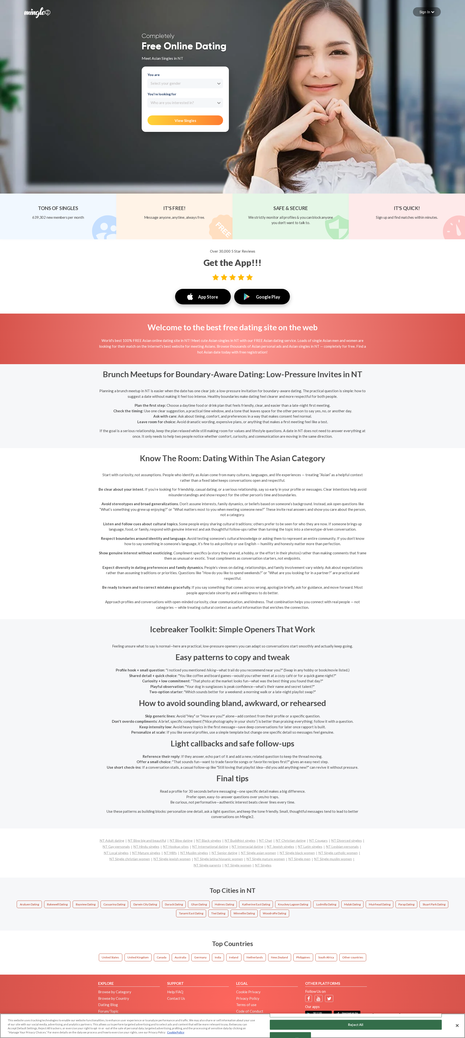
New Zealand (279, 957)
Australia (180, 957)
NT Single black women (297, 853)
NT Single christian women (129, 859)
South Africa (326, 957)
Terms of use (246, 1004)
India (218, 957)
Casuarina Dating (114, 904)
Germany (200, 957)
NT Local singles (116, 853)
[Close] (457, 1025)
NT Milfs (170, 853)
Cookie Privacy (248, 992)
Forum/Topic (108, 1011)
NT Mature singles (146, 853)
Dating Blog (108, 1004)
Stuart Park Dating (434, 904)
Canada (161, 957)
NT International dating (210, 846)
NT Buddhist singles (240, 840)
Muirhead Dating (379, 904)
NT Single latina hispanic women (218, 859)
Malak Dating (352, 904)
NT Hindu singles (146, 846)
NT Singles (263, 865)
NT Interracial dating (247, 846)
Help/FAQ (175, 992)
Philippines (303, 957)
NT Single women (238, 865)
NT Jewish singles (280, 846)
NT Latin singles (310, 846)
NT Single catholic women (338, 853)
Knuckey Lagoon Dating (293, 904)
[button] (427, 11)
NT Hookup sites (176, 846)
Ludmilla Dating (326, 904)
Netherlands (255, 957)
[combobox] (185, 83)
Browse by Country (113, 998)
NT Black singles (208, 840)
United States (110, 957)
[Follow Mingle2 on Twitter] (329, 998)
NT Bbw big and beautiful (147, 840)
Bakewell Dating (57, 904)
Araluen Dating (29, 904)
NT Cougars (318, 840)
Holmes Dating (224, 904)
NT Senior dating (224, 853)
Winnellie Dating (244, 913)
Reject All (355, 1024)
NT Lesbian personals (342, 846)
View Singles (185, 120)
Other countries (352, 957)
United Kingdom (138, 957)
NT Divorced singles (346, 840)
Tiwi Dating (218, 913)
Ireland (233, 957)
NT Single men (299, 859)
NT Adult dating (112, 840)
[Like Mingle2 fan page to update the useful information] (308, 998)
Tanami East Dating (191, 913)
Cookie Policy (175, 1032)
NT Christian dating (291, 840)
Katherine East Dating (256, 904)
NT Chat (265, 840)
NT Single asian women (258, 853)
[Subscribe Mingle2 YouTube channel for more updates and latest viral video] (318, 998)
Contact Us (176, 998)
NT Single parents (207, 865)
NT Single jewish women (172, 859)
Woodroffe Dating (274, 913)
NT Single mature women (266, 859)
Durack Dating (174, 904)
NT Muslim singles (194, 853)
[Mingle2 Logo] (37, 12)
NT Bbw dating (181, 840)
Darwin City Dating (145, 904)
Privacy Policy (247, 998)
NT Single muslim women (333, 859)
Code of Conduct (249, 1011)
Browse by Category (114, 992)
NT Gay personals (116, 846)
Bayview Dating (85, 904)
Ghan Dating (199, 904)
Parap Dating (406, 904)
